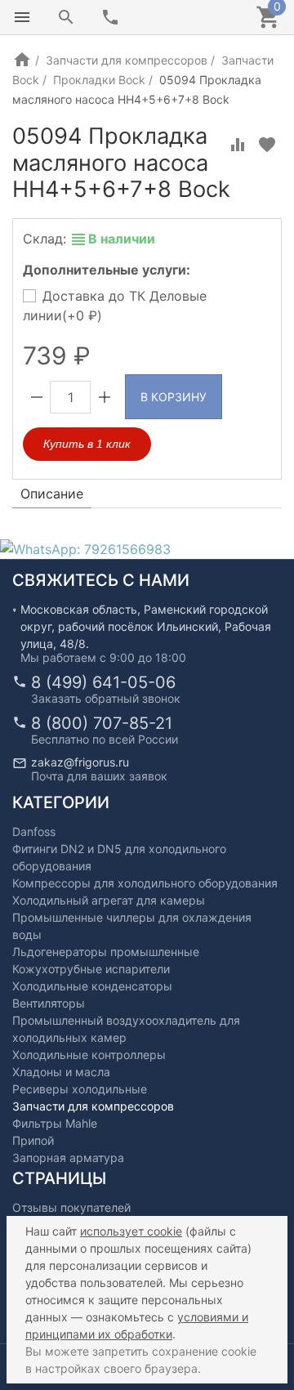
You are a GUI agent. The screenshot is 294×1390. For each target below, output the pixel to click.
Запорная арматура (68, 1157)
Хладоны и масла (61, 1072)
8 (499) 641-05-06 (103, 682)
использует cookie (131, 1231)
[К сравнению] (237, 144)
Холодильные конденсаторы (92, 986)
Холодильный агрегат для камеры (108, 900)
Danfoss (34, 831)
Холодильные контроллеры (89, 1054)
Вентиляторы (48, 1003)
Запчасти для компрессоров (126, 60)
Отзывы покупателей (71, 1207)
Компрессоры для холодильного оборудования (145, 883)
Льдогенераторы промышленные (105, 952)
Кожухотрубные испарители (91, 969)
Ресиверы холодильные (79, 1089)
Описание (51, 493)
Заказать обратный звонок (105, 698)
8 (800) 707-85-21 (101, 723)
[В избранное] (267, 144)
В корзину (173, 397)
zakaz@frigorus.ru (80, 762)
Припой (33, 1140)
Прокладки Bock (99, 80)
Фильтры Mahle (54, 1123)
